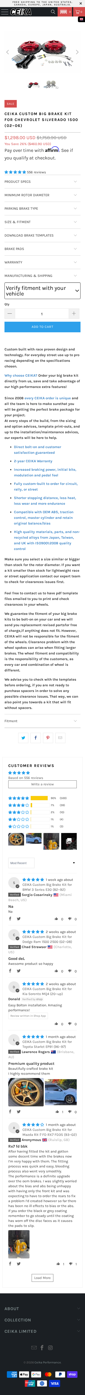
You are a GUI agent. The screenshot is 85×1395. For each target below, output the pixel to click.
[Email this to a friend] (60, 738)
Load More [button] (42, 1278)
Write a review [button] (42, 784)
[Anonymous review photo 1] (19, 1244)
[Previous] (8, 52)
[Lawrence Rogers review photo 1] (26, 1092)
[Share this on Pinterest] (48, 738)
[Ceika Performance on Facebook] (42, 1348)
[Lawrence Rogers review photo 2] (64, 1092)
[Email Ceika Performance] (34, 1348)
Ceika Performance (47, 1362)
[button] (65, 12)
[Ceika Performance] (21, 12)
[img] (33, 880)
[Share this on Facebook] (35, 738)
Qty (6, 304)
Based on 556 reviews (25, 778)
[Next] (77, 52)
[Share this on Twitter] (23, 738)
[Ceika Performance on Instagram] (50, 1348)
